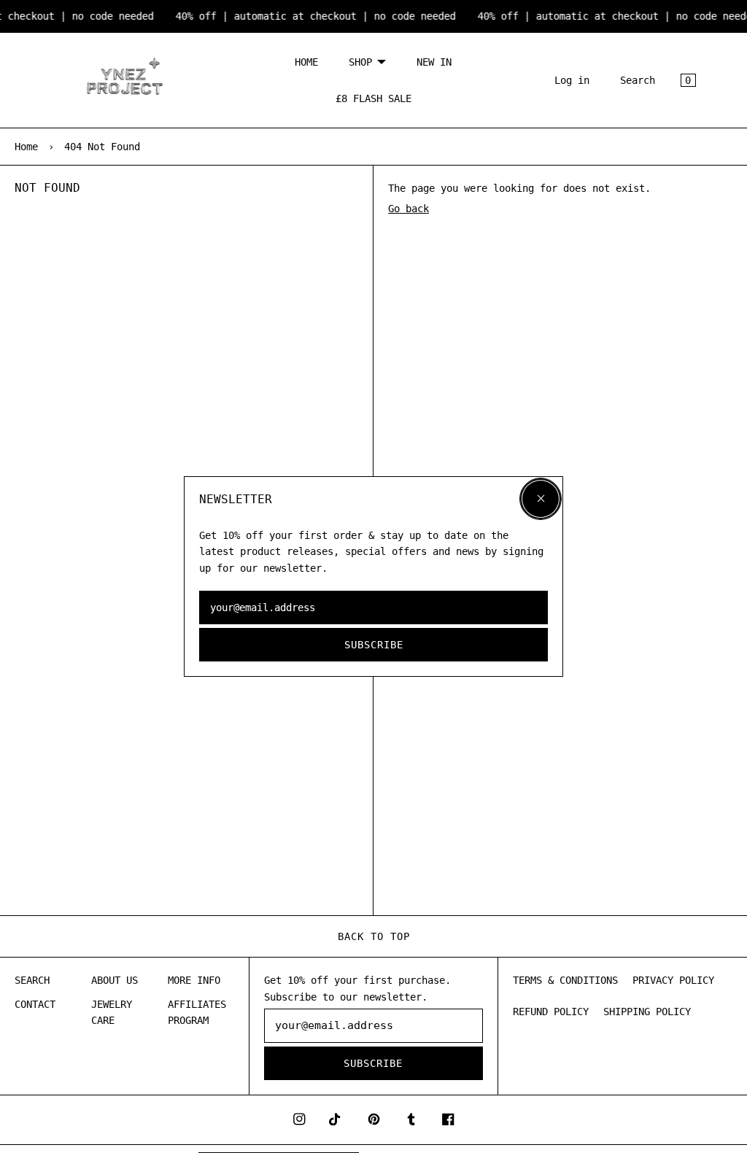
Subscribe (373, 645)
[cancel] (540, 499)
